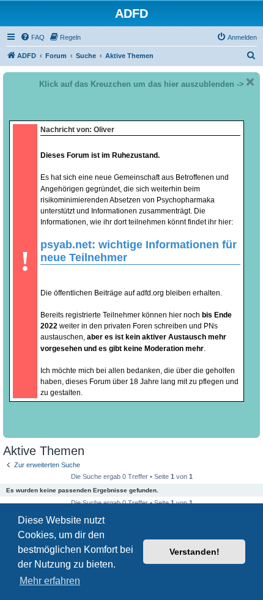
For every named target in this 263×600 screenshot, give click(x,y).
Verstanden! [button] (194, 552)
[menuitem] (32, 37)
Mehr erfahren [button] (50, 581)
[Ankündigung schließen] (250, 82)
